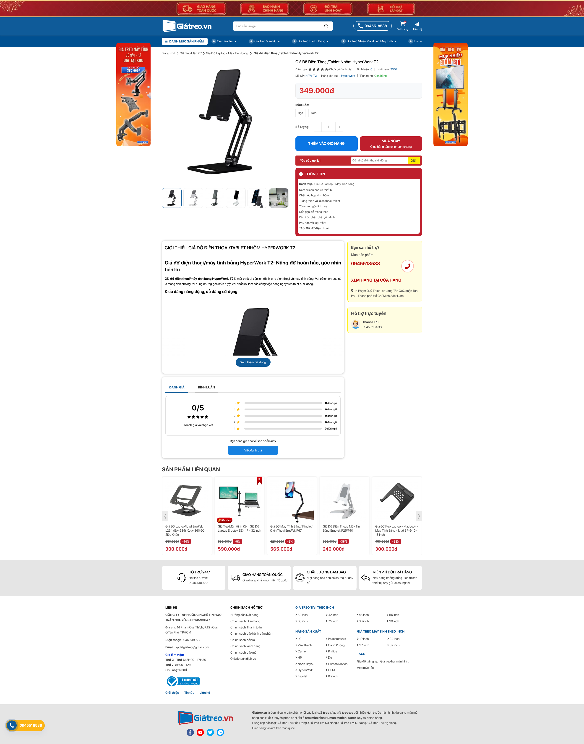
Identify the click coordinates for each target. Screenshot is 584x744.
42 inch (333, 615)
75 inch (333, 621)
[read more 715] (239, 501)
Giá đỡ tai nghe (367, 661)
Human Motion (337, 664)
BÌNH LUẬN (206, 387)
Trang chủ (168, 53)
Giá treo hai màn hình (394, 661)
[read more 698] (407, 266)
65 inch (302, 621)
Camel (301, 651)
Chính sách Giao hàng (245, 621)
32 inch (302, 615)
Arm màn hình (366, 667)
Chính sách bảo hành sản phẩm (251, 633)
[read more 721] (397, 501)
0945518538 (365, 263)
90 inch (393, 621)
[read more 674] (225, 122)
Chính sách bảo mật (243, 652)
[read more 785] (210, 732)
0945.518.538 (198, 583)
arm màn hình (315, 718)
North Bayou (305, 664)
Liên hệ (205, 692)
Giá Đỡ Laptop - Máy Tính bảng (227, 53)
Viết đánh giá (253, 450)
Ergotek (302, 676)
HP (299, 657)
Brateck (332, 676)
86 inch (363, 621)
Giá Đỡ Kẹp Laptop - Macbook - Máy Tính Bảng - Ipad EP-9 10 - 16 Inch (344, 530)
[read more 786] (220, 732)
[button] (326, 26)
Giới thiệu (172, 692)
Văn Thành (304, 645)
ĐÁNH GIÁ (177, 387)
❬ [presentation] (165, 516)
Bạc (300, 113)
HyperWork (348, 75)
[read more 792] (450, 94)
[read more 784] (200, 732)
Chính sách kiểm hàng (245, 646)
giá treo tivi (326, 712)
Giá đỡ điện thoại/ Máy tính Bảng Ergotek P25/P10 (289, 528)
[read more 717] (292, 501)
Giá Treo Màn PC (191, 53)
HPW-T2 (311, 75)
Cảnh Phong (336, 645)
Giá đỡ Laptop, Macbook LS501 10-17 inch (396, 528)
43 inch (363, 615)
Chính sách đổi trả (242, 640)
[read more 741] (182, 681)
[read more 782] (205, 717)
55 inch (393, 615)
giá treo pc (344, 712)
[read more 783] (190, 732)
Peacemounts (336, 639)
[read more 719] (344, 501)
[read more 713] (187, 501)
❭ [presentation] (419, 516)
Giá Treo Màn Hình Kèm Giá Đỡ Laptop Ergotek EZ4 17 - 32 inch (187, 528)
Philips (332, 651)
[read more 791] (133, 94)
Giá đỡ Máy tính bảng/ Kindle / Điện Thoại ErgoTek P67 (239, 528)
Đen (313, 113)
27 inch (364, 645)
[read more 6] (187, 25)
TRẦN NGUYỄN (176, 620)
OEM (331, 670)
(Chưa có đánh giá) (340, 69)
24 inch (394, 639)
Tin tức (189, 692)
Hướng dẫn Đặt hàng (244, 615)
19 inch (364, 639)
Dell (330, 657)
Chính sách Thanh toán (246, 627)
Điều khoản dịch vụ (243, 658)
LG (299, 639)
